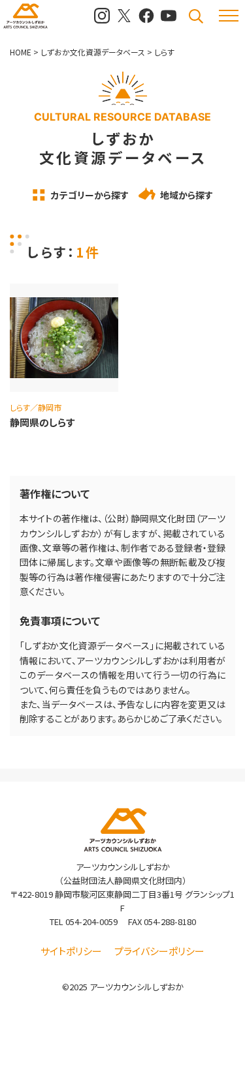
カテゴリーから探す (90, 194)
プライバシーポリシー (159, 951)
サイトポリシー (71, 951)
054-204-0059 (91, 921)
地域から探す (186, 194)
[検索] (196, 16)
